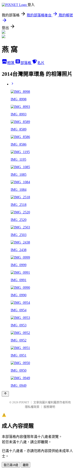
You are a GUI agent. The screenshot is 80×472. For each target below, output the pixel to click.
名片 (40, 63)
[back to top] (5, 394)
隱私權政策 (32, 406)
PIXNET (24, 402)
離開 (25, 465)
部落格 (26, 63)
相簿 (11, 63)
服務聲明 (49, 406)
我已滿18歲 (11, 465)
